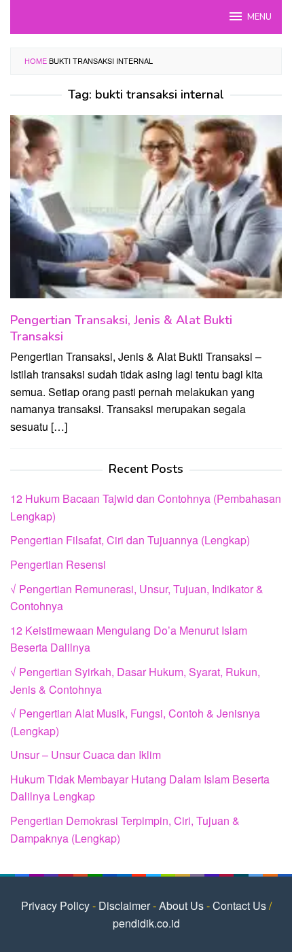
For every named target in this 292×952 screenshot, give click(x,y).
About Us (181, 905)
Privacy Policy (55, 905)
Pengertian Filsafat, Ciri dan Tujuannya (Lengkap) (130, 540)
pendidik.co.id (146, 923)
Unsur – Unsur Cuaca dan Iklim (85, 754)
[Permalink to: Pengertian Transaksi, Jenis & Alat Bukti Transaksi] (146, 212)
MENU (259, 17)
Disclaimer (124, 905)
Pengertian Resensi (58, 564)
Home (35, 60)
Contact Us (239, 905)
